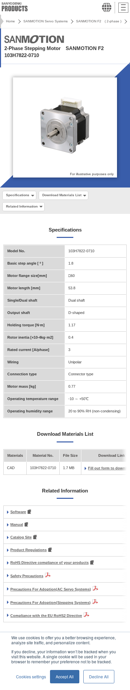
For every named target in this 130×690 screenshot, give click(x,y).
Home (10, 21)
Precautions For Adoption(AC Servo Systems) (50, 589)
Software (18, 512)
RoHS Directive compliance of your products (49, 563)
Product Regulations (28, 550)
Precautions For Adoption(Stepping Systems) (50, 603)
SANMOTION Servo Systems (45, 21)
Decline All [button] (99, 676)
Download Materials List (61, 195)
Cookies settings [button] (31, 676)
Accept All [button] (65, 676)
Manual (16, 525)
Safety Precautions (26, 576)
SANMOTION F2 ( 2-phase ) (98, 21)
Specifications (17, 195)
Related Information (22, 206)
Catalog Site (21, 537)
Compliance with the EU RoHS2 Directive (46, 616)
